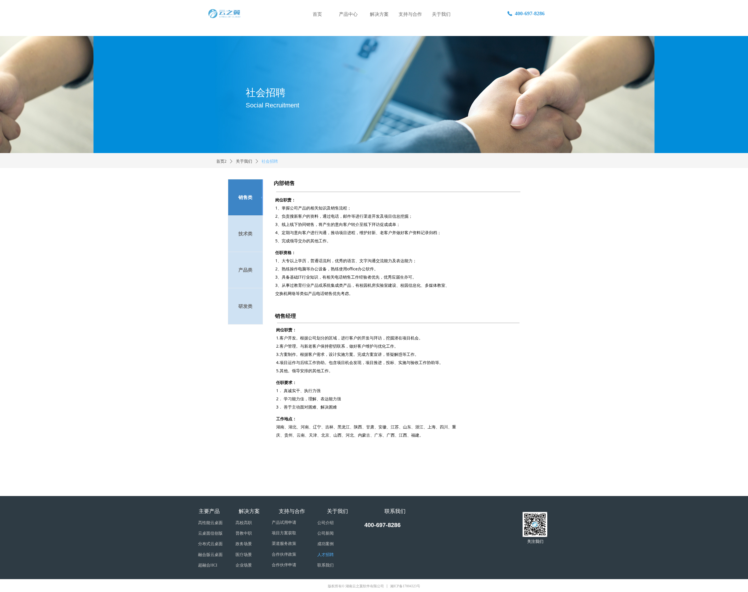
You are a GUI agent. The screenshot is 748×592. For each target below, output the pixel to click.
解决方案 (379, 14)
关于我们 (441, 14)
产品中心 (348, 14)
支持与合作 (410, 14)
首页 (317, 14)
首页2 (221, 161)
